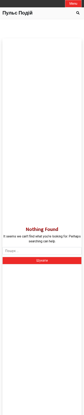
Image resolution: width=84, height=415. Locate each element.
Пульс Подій (17, 13)
